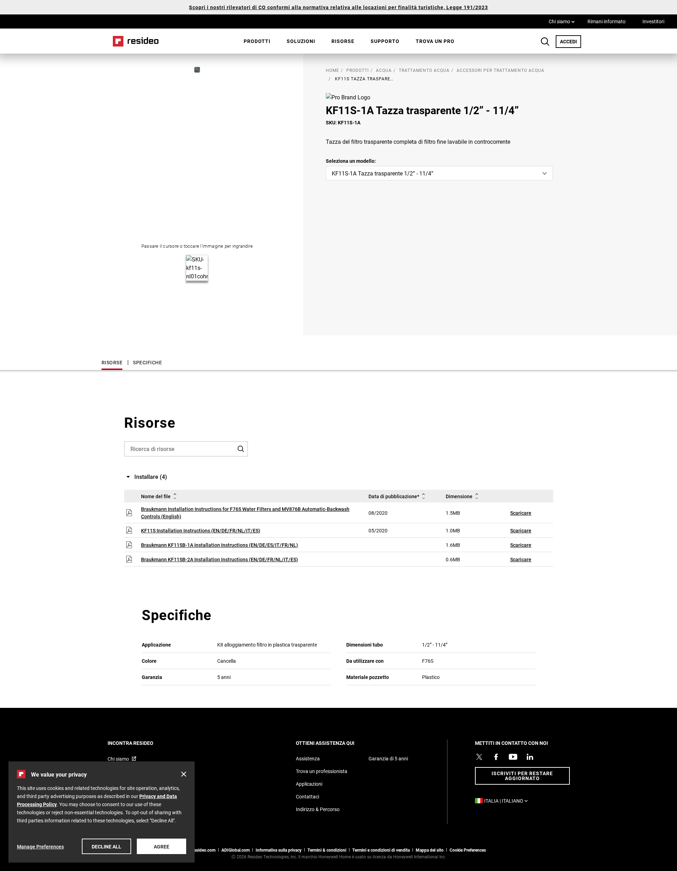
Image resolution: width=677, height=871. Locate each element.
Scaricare (520, 512)
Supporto (385, 41)
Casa (133, 41)
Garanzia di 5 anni (388, 758)
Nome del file (156, 496)
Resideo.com (203, 850)
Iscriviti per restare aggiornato (522, 776)
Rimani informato (606, 21)
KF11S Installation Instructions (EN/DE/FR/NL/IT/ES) (200, 530)
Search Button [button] (545, 41)
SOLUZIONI (301, 41)
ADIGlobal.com (235, 850)
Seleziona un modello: (351, 160)
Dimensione (459, 496)
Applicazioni (309, 783)
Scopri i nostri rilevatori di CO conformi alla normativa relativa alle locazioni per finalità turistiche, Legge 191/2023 (338, 7)
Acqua (384, 70)
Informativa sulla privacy (278, 850)
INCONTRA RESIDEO (140, 743)
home (332, 70)
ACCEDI (570, 41)
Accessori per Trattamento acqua (500, 70)
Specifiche (147, 362)
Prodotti (257, 41)
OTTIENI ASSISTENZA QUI (334, 743)
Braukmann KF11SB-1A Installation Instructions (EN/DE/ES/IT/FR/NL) (219, 545)
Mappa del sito (430, 850)
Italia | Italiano (507, 800)
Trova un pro (435, 41)
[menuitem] (257, 41)
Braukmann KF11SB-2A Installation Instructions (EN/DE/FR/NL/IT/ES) (219, 559)
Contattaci (307, 796)
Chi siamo (562, 21)
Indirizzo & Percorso (318, 809)
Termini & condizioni (326, 850)
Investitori (653, 21)
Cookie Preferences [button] (468, 850)
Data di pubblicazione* (393, 496)
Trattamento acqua (424, 70)
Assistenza (308, 758)
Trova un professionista (321, 771)
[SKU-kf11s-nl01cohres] (197, 70)
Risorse (342, 41)
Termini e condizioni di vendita (381, 850)
